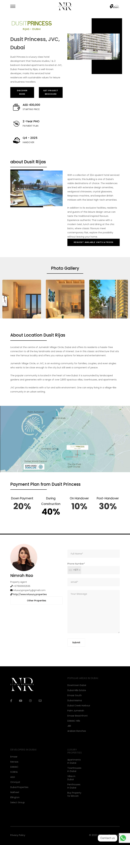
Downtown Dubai (76, 685)
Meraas (14, 761)
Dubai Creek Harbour (78, 705)
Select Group (17, 802)
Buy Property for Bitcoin (74, 794)
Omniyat (15, 782)
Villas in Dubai (71, 778)
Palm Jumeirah (75, 710)
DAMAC (14, 766)
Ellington (15, 797)
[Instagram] (30, 700)
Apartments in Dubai (74, 761)
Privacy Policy (17, 835)
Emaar (13, 756)
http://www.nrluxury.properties (30, 594)
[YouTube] (20, 700)
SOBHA (14, 772)
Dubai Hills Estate (76, 690)
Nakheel (14, 792)
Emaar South (74, 695)
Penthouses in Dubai (73, 786)
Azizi (12, 777)
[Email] (40, 700)
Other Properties (36, 600)
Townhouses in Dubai (74, 769)
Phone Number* (76, 566)
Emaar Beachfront (77, 715)
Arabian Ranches (76, 731)
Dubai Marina (74, 700)
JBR (69, 725)
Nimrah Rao (21, 575)
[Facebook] (11, 700)
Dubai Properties (19, 787)
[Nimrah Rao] (24, 557)
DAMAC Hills (73, 720)
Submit (76, 642)
